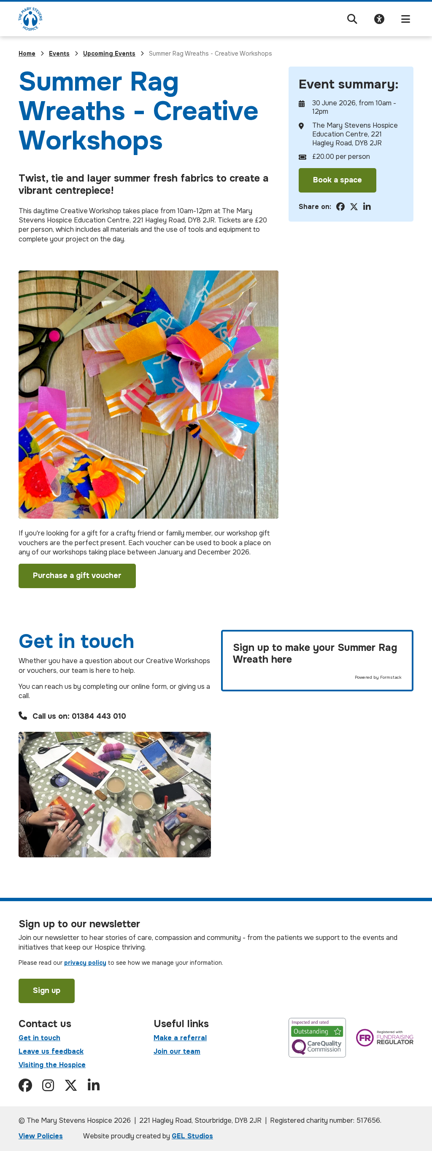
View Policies (41, 1136)
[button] (352, 19)
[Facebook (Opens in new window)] (25, 1086)
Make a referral (180, 1037)
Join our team (177, 1051)
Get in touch (39, 1037)
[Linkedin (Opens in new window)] (94, 1086)
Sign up (46, 990)
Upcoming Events (109, 53)
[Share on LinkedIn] (367, 207)
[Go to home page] (30, 19)
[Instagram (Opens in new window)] (48, 1086)
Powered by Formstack (378, 677)
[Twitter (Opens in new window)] (71, 1086)
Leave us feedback (51, 1051)
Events (59, 53)
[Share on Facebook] (340, 207)
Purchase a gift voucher (77, 575)
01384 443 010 (99, 716)
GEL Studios (192, 1136)
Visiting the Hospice (52, 1064)
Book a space (337, 180)
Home (27, 53)
